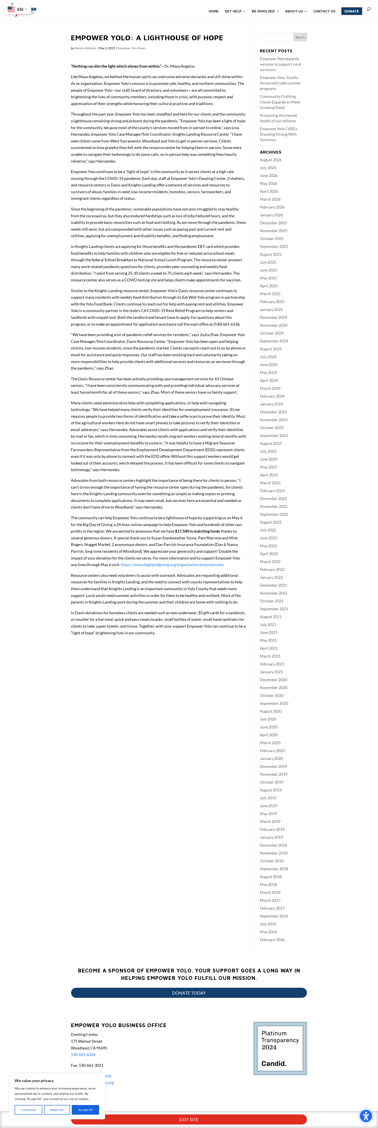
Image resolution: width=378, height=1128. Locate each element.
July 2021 (268, 624)
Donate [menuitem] (352, 11)
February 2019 (272, 829)
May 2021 (268, 640)
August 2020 (271, 711)
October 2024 (272, 333)
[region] (57, 1096)
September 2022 (274, 514)
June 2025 (268, 270)
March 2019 (270, 821)
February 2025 (272, 301)
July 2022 (268, 530)
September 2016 (274, 916)
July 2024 (268, 356)
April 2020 (269, 734)
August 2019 (271, 790)
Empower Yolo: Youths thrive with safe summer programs (280, 83)
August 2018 (271, 876)
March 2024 (270, 388)
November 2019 (273, 774)
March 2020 (270, 742)
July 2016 (268, 923)
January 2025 (271, 309)
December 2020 (273, 679)
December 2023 (273, 411)
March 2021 (270, 656)
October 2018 (272, 860)
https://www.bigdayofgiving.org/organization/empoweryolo (172, 564)
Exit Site (189, 1119)
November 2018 (273, 853)
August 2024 (271, 348)
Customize (28, 1110)
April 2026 (269, 191)
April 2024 (269, 380)
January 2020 (271, 758)
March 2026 (270, 199)
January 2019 (271, 837)
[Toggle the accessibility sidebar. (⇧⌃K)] (366, 1116)
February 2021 (272, 663)
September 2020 (274, 703)
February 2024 (272, 396)
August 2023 (271, 443)
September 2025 (274, 246)
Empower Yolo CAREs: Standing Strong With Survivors (279, 134)
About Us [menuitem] (294, 11)
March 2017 (270, 900)
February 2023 (272, 490)
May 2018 (268, 884)
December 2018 (273, 845)
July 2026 (268, 167)
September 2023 (274, 435)
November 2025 (273, 230)
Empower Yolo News (131, 48)
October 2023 (272, 427)
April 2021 (269, 648)
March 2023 (270, 482)
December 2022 (273, 498)
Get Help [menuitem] (233, 11)
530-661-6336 (83, 1054)
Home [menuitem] (214, 11)
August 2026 (271, 159)
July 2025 (268, 262)
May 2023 (268, 467)
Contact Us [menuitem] (324, 11)
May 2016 (268, 931)
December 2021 (273, 585)
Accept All (85, 1110)
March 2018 (270, 892)
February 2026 (272, 207)
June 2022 (268, 537)
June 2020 (268, 727)
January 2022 (271, 577)
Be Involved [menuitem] (263, 11)
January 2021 (271, 671)
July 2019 (268, 797)
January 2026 (271, 214)
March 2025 (270, 293)
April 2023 (269, 474)
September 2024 (274, 341)
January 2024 (271, 404)
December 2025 (273, 222)
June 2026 (268, 175)
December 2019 (273, 766)
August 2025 (271, 254)
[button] (300, 37)
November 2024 (273, 325)
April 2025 (269, 285)
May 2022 (268, 545)
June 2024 (268, 364)
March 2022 (270, 561)
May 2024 (268, 372)
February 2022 (272, 569)
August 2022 (271, 522)
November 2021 (273, 593)
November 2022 (273, 506)
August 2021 (271, 616)
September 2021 (274, 608)
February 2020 (272, 750)
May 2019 (268, 813)
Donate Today (189, 992)
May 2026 (268, 183)
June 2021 (268, 632)
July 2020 (268, 719)
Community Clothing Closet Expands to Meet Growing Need (280, 102)
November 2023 (273, 419)
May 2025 (268, 277)
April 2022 (269, 553)
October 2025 (272, 238)
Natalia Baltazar (85, 48)
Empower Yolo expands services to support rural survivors (280, 64)
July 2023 (268, 451)
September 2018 (274, 868)
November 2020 (273, 687)
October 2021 (272, 600)
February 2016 (272, 939)
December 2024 (273, 317)
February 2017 (272, 908)
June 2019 (268, 805)
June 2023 (268, 459)
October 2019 (272, 782)
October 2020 (272, 695)
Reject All (56, 1110)
